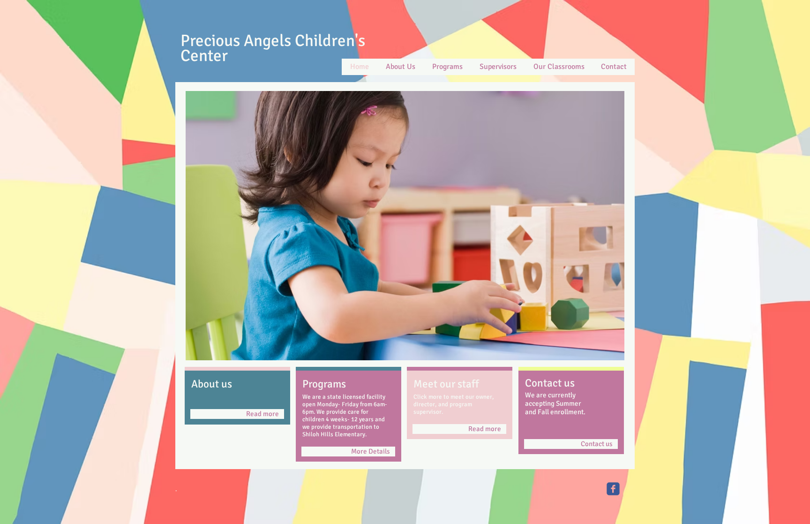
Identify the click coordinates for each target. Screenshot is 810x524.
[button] (405, 225)
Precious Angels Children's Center (272, 48)
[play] (604, 352)
